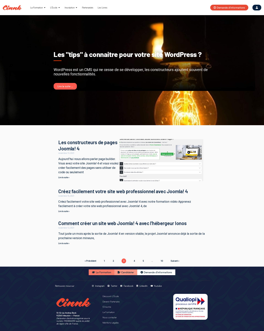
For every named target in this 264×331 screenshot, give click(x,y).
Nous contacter (110, 317)
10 (162, 261)
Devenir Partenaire (111, 301)
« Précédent (90, 261)
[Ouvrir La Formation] (45, 7)
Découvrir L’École (111, 296)
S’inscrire (107, 306)
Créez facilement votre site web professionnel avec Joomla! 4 (123, 191)
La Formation (109, 312)
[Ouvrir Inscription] (76, 7)
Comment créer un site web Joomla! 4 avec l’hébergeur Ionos (122, 223)
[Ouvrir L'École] (59, 7)
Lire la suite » (63, 177)
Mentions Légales (111, 322)
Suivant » (175, 261)
